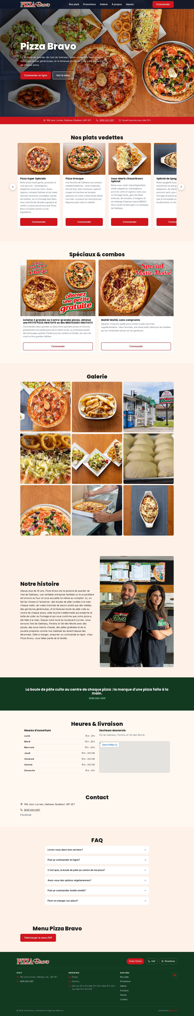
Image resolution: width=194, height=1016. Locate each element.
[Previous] (13, 187)
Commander (163, 4)
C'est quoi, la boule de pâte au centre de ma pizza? (76, 870)
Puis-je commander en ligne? (64, 859)
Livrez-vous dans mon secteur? (65, 849)
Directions (170, 961)
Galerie (104, 4)
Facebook (25, 814)
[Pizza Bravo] (35, 4)
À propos (117, 4)
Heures (130, 4)
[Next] (181, 187)
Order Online (135, 961)
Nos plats (74, 4)
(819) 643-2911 (107, 120)
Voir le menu (63, 75)
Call (153, 961)
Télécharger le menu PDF (38, 937)
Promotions (89, 4)
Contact (123, 999)
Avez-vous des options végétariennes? (69, 880)
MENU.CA (173, 1010)
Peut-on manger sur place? (63, 900)
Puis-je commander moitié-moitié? (67, 890)
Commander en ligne (35, 75)
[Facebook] (174, 975)
